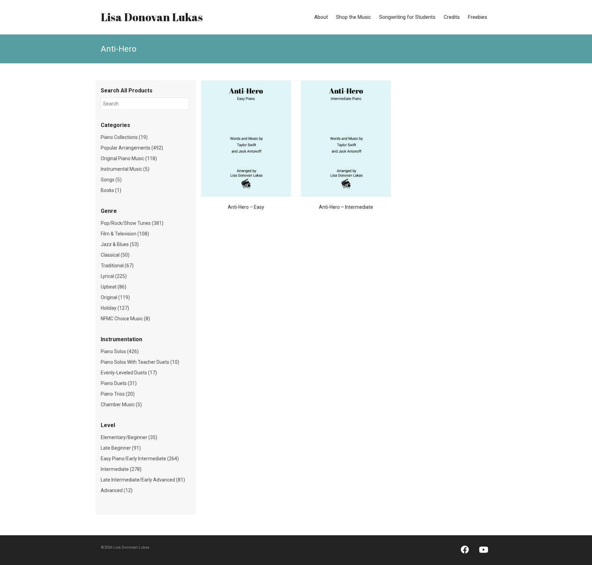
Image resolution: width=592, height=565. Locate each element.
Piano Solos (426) (120, 351)
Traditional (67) (117, 265)
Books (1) (111, 190)
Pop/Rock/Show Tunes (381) (132, 223)
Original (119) (115, 297)
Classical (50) (115, 255)
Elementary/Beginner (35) (129, 437)
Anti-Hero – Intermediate (346, 207)
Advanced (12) (117, 490)
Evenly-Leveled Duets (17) (129, 372)
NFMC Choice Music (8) (125, 318)
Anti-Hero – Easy (246, 207)
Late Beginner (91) (121, 448)
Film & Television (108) (125, 233)
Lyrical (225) (114, 276)
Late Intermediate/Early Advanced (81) (143, 480)
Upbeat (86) (113, 287)
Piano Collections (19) (124, 137)
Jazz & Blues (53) (120, 244)
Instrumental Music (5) (125, 169)
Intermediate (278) (121, 469)
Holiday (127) (115, 308)
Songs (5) (111, 179)
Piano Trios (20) (118, 394)
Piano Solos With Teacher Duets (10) (140, 362)
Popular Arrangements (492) (132, 148)
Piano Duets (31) (119, 383)
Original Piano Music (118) (129, 158)
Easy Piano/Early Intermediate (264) (140, 458)
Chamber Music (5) (121, 404)
